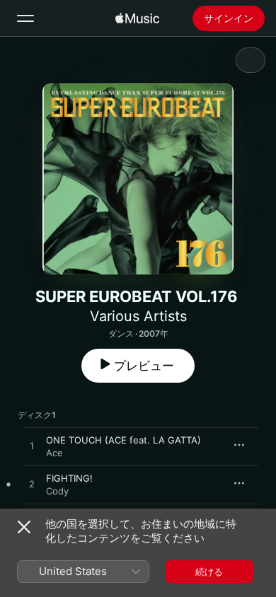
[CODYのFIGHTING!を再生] (32, 484)
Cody (57, 491)
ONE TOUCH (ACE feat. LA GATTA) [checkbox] (123, 440)
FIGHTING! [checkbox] (69, 478)
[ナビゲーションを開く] (25, 18)
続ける (209, 571)
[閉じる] (24, 527)
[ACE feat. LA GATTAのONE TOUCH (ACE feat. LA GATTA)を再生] (32, 446)
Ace (54, 452)
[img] (137, 18)
